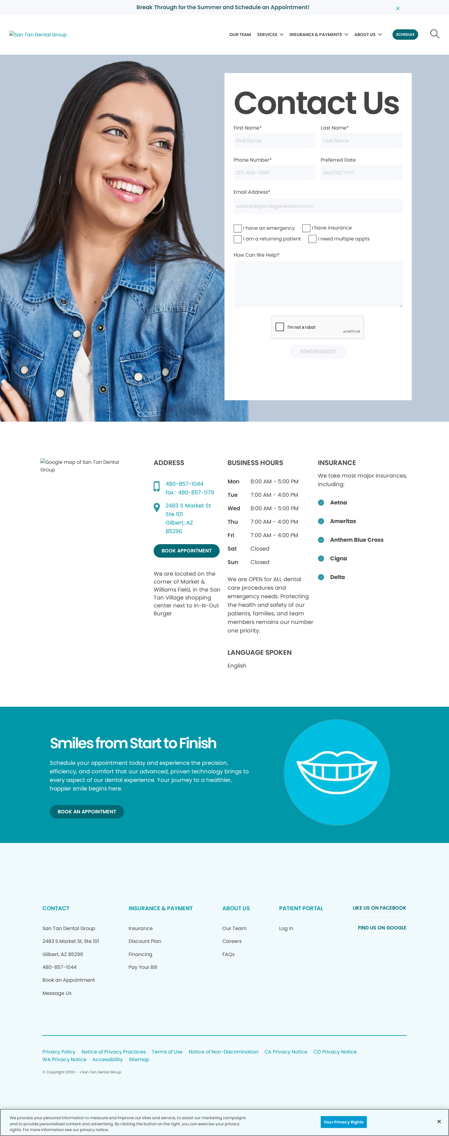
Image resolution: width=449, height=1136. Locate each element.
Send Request (318, 351)
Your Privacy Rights (343, 1122)
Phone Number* (253, 159)
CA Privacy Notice (286, 1052)
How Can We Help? (256, 254)
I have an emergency (253, 228)
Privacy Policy (58, 1052)
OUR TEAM (240, 34)
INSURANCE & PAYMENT (161, 908)
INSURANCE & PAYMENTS (316, 34)
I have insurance (319, 227)
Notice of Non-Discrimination (223, 1052)
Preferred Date (338, 159)
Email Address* (252, 192)
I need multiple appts (328, 238)
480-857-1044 (184, 484)
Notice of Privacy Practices (114, 1052)
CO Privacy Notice (335, 1052)
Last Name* (335, 127)
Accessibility (108, 1060)
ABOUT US (365, 34)
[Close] (439, 1121)
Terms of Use (167, 1052)
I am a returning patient (254, 238)
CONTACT (55, 908)
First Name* (248, 127)
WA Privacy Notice (64, 1060)
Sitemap (139, 1060)
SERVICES (267, 34)
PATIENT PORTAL (301, 908)
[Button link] (435, 34)
